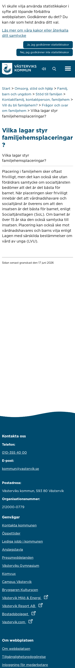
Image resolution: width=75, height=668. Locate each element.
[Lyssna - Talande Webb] (45, 69)
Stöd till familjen (49, 94)
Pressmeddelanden (17, 558)
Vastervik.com (35, 622)
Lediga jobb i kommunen (22, 541)
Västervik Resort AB (37, 606)
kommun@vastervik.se (20, 469)
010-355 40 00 (14, 453)
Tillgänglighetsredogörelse (24, 657)
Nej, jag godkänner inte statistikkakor (44, 52)
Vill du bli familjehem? (20, 105)
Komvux (9, 574)
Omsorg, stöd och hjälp (34, 88)
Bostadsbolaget (36, 614)
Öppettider (11, 533)
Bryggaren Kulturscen (20, 590)
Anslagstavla (12, 549)
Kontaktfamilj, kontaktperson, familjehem (36, 100)
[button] (55, 69)
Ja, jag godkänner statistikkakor (48, 44)
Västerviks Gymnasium (20, 566)
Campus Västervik (17, 582)
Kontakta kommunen (19, 525)
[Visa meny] (68, 69)
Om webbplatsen (16, 649)
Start (6, 88)
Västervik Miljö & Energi (37, 598)
